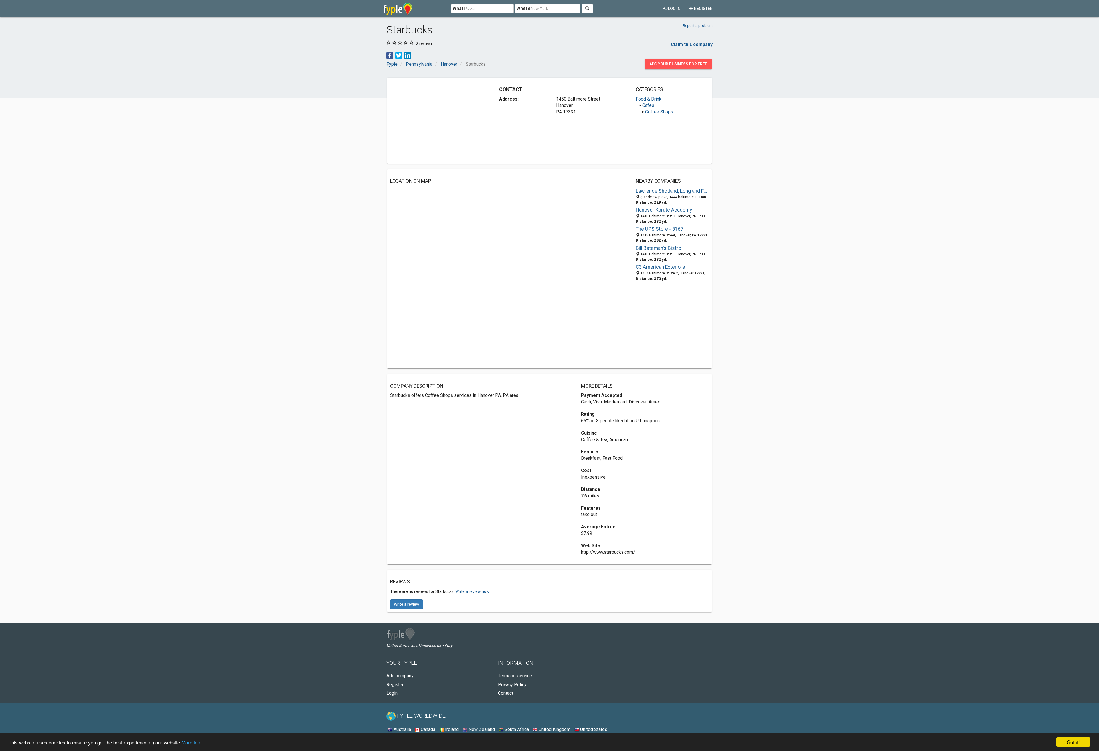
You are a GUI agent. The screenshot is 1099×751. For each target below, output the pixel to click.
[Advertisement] (438, 121)
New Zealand (481, 729)
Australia (401, 729)
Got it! (1073, 742)
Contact (505, 693)
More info (191, 742)
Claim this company (692, 44)
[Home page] (398, 8)
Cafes (648, 105)
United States (593, 729)
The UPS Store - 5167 (659, 229)
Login (392, 693)
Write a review (406, 604)
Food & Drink (648, 99)
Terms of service (515, 675)
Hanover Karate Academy (664, 210)
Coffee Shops (659, 112)
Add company (400, 675)
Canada (427, 729)
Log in (674, 8)
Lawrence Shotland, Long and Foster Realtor (672, 191)
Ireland (451, 729)
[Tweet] (398, 55)
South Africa (516, 729)
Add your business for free (678, 64)
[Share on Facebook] (389, 55)
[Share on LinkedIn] (407, 55)
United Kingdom (553, 729)
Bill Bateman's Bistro (658, 248)
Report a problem (698, 25)
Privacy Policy (512, 684)
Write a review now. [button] (472, 591)
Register (703, 8)
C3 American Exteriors (660, 267)
